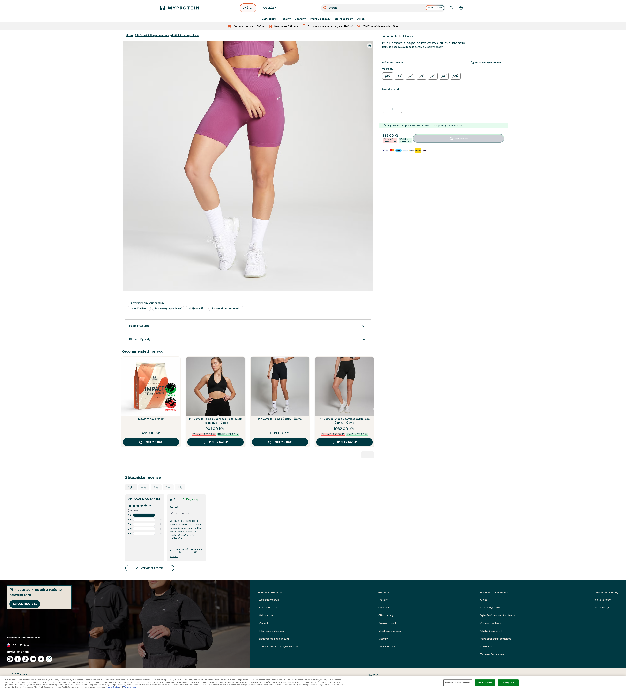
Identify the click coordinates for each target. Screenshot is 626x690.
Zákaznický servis (269, 599)
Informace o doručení (271, 631)
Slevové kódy (603, 599)
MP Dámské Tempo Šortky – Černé (280, 418)
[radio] (387, 76)
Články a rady (386, 615)
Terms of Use (129, 687)
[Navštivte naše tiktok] (25, 659)
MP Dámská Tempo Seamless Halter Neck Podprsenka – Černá (215, 420)
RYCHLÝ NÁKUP (153, 442)
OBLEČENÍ (270, 7)
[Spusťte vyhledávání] (325, 8)
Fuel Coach (436, 8)
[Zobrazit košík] (461, 8)
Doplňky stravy (386, 646)
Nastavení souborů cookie (23, 637)
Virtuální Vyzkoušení (488, 62)
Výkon (361, 19)
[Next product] (371, 454)
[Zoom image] (369, 45)
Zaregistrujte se (24, 603)
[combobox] (383, 8)
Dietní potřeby (343, 19)
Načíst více (176, 538)
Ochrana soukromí (490, 623)
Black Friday (602, 607)
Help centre (266, 615)
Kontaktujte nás (268, 607)
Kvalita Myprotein (490, 607)
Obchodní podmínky (492, 631)
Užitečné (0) (179, 550)
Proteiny (285, 19)
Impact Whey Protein (151, 418)
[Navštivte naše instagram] (10, 659)
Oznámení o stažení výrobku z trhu (279, 646)
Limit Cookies (485, 683)
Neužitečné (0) (196, 550)
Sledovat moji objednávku (274, 638)
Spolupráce (486, 646)
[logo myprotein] (179, 8)
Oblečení (383, 607)
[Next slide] (373, 409)
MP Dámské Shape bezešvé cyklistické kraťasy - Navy (167, 35)
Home (129, 35)
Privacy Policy (112, 687)
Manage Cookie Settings (457, 683)
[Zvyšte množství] (398, 109)
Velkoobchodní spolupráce (495, 638)
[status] (392, 109)
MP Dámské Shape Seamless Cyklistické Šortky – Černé (344, 420)
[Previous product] (364, 454)
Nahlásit (174, 556)
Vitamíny (300, 19)
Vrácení (263, 623)
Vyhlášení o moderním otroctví (498, 615)
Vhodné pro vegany (389, 631)
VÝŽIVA (248, 7)
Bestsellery (269, 19)
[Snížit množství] (386, 109)
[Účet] (451, 8)
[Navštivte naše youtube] (33, 659)
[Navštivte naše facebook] (17, 659)
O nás (483, 599)
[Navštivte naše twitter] (41, 659)
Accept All (508, 683)
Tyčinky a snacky (319, 19)
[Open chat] (49, 659)
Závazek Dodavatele (492, 654)
